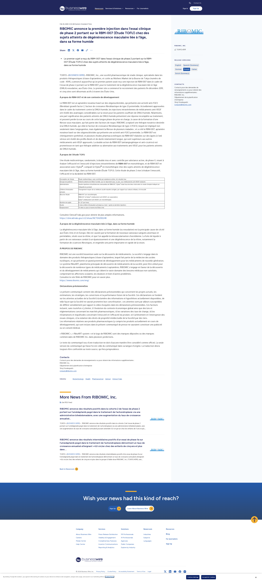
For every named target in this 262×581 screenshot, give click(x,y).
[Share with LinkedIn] (69, 50)
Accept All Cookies (208, 577)
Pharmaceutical (97, 379)
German (178, 69)
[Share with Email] (82, 50)
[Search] (190, 3)
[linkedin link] (170, 571)
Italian (194, 69)
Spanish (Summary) (190, 65)
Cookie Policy (109, 577)
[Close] (256, 577)
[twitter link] (165, 571)
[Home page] (73, 8)
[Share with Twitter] (73, 50)
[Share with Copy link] (87, 50)
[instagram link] (185, 571)
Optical (108, 379)
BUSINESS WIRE (76, 75)
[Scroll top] (254, 519)
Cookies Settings (192, 577)
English (178, 65)
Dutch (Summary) (182, 73)
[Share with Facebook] (78, 50)
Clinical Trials (117, 379)
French (186, 69)
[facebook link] (180, 571)
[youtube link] (175, 572)
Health (87, 379)
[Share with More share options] (91, 50)
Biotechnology (78, 379)
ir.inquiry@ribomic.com (68, 371)
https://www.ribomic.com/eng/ (74, 280)
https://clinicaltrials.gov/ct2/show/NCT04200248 (83, 218)
